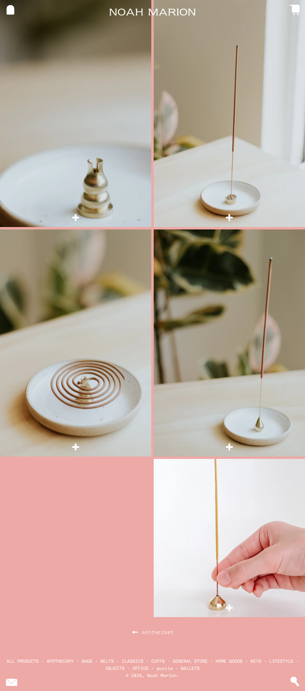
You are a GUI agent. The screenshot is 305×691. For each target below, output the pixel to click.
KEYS (255, 661)
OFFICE (141, 668)
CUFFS (158, 661)
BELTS (107, 661)
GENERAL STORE (190, 661)
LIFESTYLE (281, 661)
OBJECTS (115, 668)
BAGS (87, 661)
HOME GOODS (229, 661)
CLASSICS (132, 661)
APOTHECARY (60, 661)
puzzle (165, 668)
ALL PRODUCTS (23, 661)
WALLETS (190, 668)
